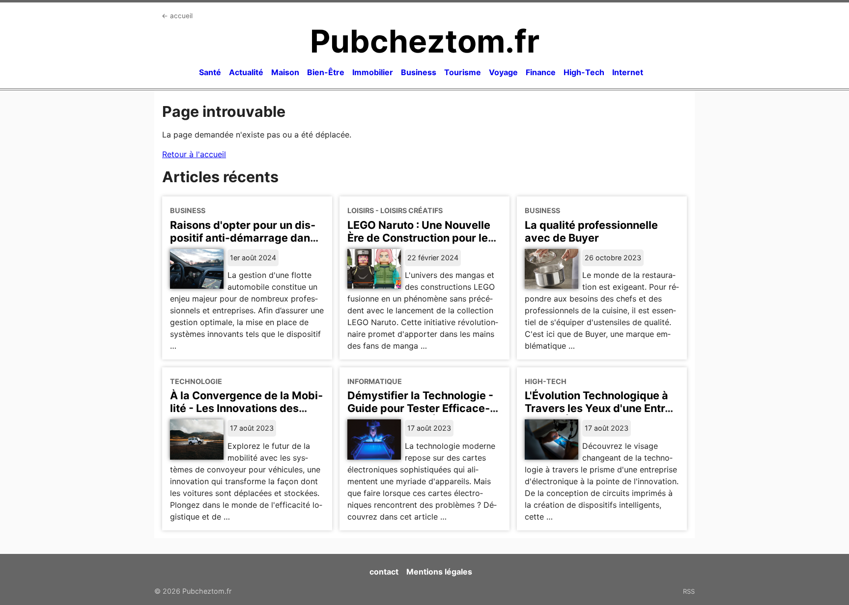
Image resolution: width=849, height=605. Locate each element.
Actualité (246, 72)
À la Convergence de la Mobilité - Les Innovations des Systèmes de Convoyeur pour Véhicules (246, 414)
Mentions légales (439, 572)
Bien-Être (325, 72)
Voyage (503, 72)
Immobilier (372, 72)
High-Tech (584, 72)
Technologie (196, 381)
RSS (689, 591)
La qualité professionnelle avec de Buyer (591, 231)
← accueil (177, 16)
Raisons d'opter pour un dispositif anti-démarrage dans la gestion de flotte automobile (243, 244)
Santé (210, 72)
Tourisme (462, 72)
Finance (541, 72)
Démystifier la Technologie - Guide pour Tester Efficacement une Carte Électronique (421, 408)
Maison (285, 72)
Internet (627, 72)
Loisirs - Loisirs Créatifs (395, 210)
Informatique (374, 381)
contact (383, 572)
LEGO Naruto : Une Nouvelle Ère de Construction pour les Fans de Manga (420, 238)
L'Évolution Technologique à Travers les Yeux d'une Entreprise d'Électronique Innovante (600, 414)
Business (418, 72)
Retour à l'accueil (194, 154)
